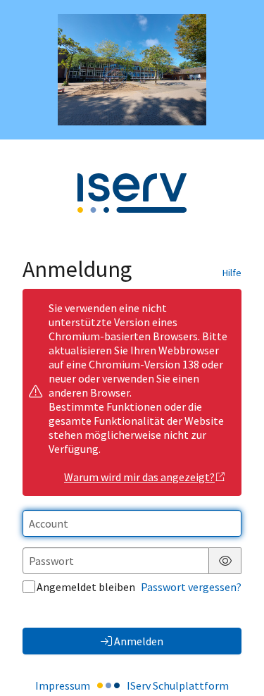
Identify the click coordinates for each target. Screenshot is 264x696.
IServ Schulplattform (178, 685)
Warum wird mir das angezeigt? (139, 477)
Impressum (62, 685)
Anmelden (138, 641)
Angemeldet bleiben (86, 587)
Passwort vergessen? (191, 587)
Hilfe (231, 272)
